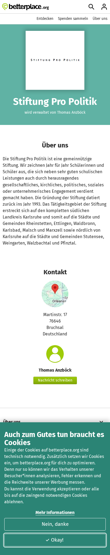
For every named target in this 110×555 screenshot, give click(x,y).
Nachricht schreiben (55, 380)
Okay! (57, 540)
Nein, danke (55, 524)
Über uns (100, 18)
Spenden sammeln (73, 18)
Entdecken (45, 18)
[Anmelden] (104, 6)
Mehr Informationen (55, 512)
